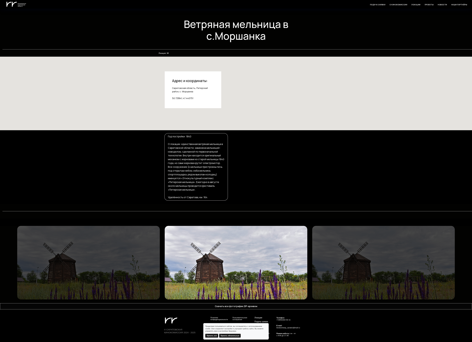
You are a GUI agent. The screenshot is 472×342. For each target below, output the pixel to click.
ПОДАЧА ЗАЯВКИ (377, 4)
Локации (258, 318)
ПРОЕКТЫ (429, 4)
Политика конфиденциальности (219, 318)
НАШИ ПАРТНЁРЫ (459, 4)
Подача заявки (261, 322)
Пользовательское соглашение (239, 318)
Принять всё (212, 336)
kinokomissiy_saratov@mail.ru (288, 328)
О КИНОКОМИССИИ (398, 4)
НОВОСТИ (442, 4)
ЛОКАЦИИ (415, 4)
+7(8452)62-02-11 (283, 320)
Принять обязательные (230, 336)
